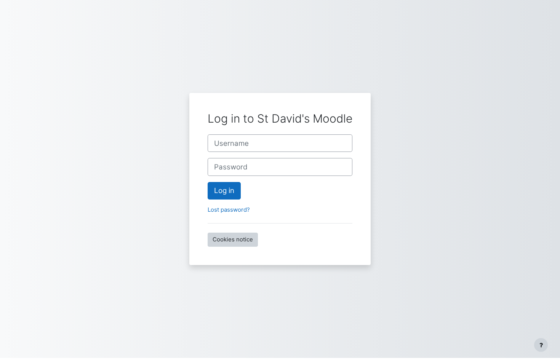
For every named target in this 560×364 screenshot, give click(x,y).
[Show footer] (541, 345)
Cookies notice (233, 239)
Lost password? (229, 209)
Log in (224, 190)
